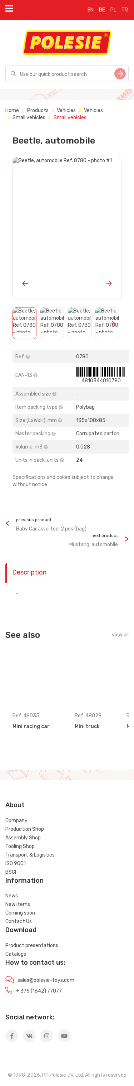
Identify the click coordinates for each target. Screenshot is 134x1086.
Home (12, 110)
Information (24, 880)
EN (91, 10)
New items (17, 904)
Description (29, 572)
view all (120, 635)
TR (124, 10)
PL (113, 10)
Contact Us (18, 921)
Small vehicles (29, 118)
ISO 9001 (15, 863)
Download (20, 930)
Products (38, 110)
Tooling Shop (20, 846)
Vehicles (66, 110)
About (15, 805)
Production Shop (24, 829)
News (11, 896)
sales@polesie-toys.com (46, 980)
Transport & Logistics (30, 855)
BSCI (10, 872)
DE (102, 10)
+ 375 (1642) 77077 (39, 991)
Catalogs (15, 954)
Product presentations (31, 945)
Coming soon (20, 913)
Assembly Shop (23, 838)
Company (16, 821)
